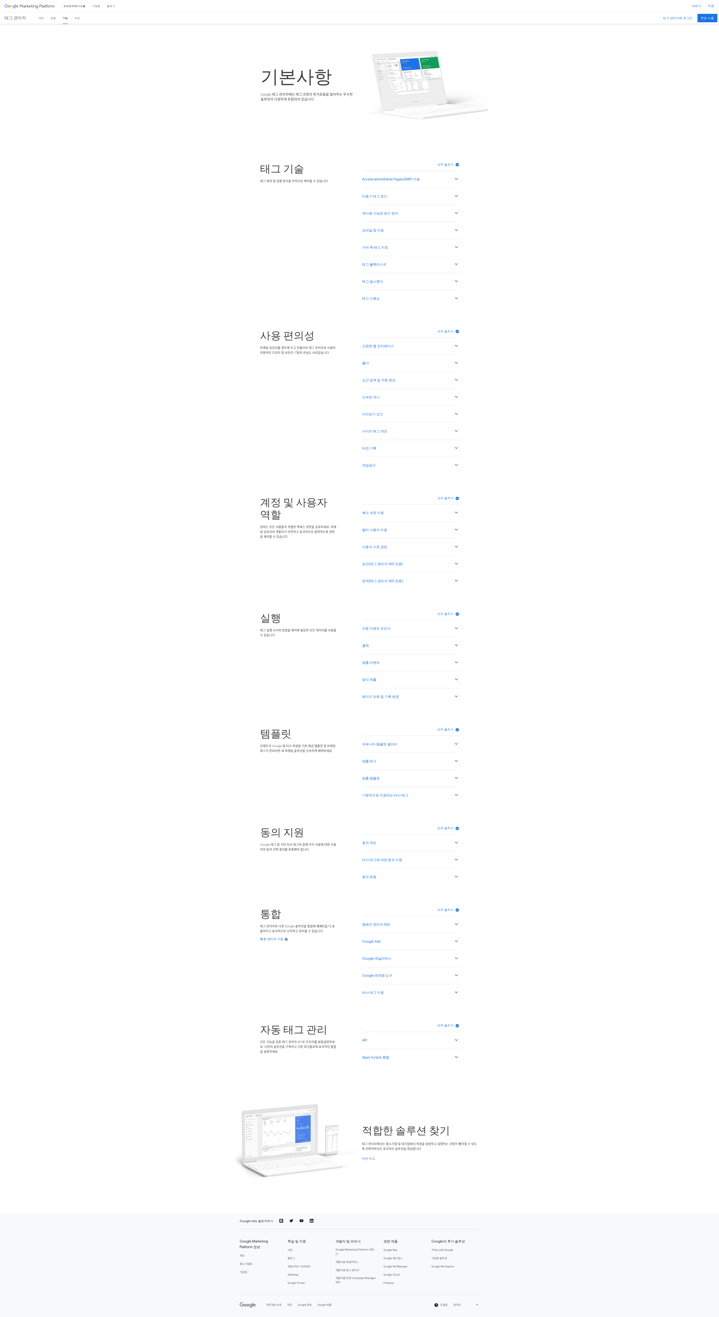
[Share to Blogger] (281, 1221)
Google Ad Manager (395, 1266)
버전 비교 (368, 1159)
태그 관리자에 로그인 (678, 18)
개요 (41, 18)
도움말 (443, 1304)
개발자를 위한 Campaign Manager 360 (356, 1280)
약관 (289, 1304)
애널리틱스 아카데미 (299, 1266)
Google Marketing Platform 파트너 (355, 1251)
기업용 (96, 6)
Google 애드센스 (393, 1258)
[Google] (11, 6)
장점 (53, 18)
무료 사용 (707, 18)
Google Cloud (391, 1274)
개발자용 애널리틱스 (347, 1261)
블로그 (111, 6)
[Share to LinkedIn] (312, 1221)
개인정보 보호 (274, 1304)
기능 (65, 18)
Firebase (388, 1282)
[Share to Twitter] (292, 1221)
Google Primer (296, 1282)
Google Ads (390, 1249)
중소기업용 (246, 1263)
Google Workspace (442, 1266)
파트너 (696, 6)
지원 (711, 6)
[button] (448, 165)
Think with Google (442, 1249)
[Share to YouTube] (302, 1221)
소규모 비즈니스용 (74, 6)
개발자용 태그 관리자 (347, 1270)
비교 (77, 18)
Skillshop (293, 1274)
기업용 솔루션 (439, 1258)
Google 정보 (305, 1304)
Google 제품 (325, 1304)
